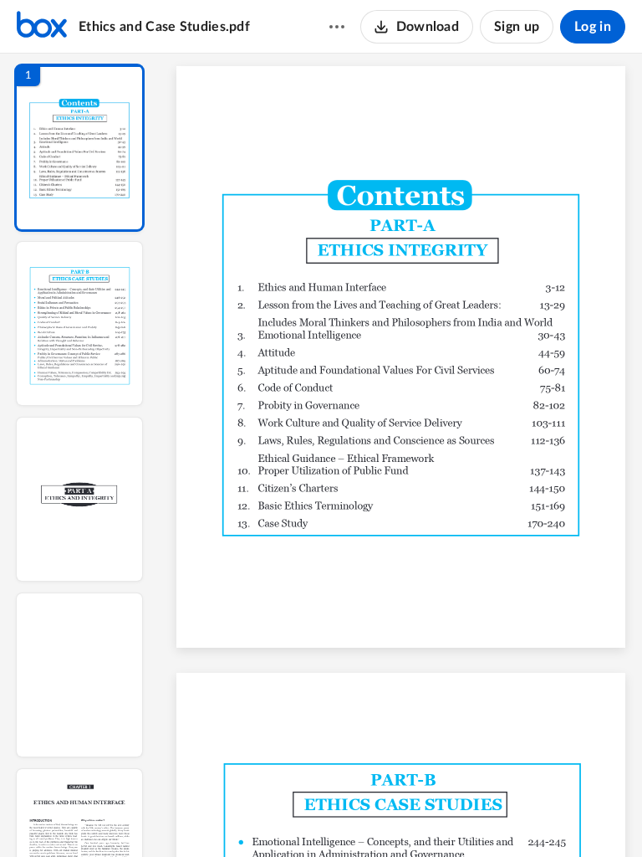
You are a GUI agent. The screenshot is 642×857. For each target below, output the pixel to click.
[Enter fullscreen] (555, 816)
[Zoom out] (403, 816)
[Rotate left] (493, 816)
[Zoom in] (460, 816)
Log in (592, 26)
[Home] (42, 27)
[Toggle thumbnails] (247, 816)
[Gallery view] (525, 816)
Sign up (516, 26)
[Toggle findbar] (277, 816)
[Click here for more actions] (337, 27)
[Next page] (368, 816)
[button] (79, 147)
